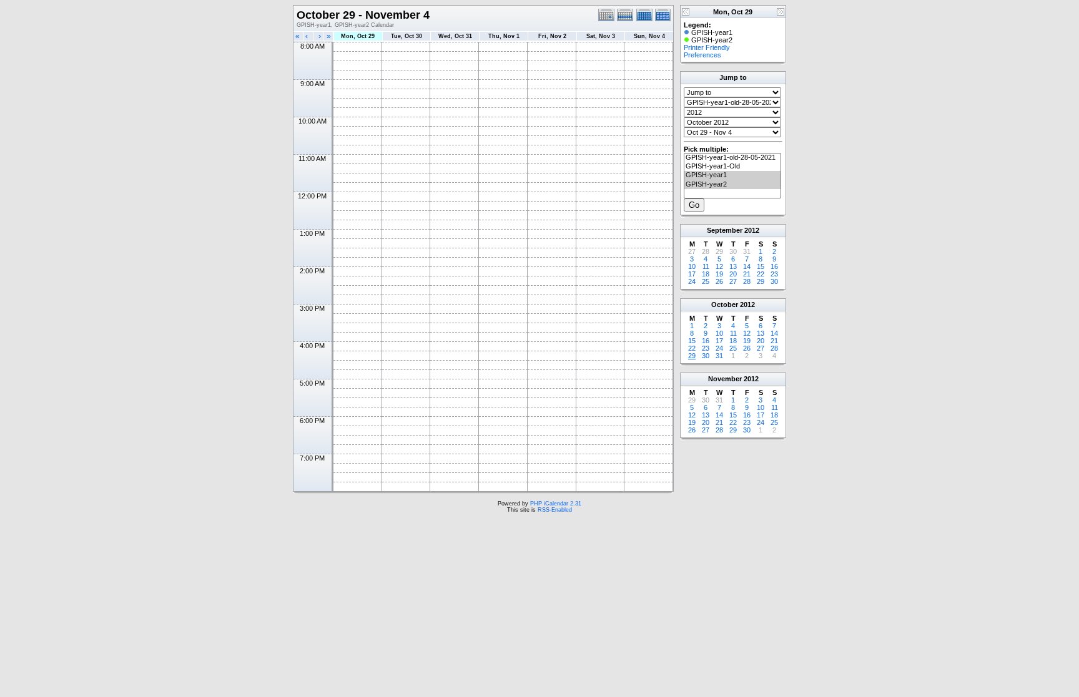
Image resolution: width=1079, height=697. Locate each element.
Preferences (702, 55)
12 (719, 266)
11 (705, 266)
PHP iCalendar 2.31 (555, 503)
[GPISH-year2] (732, 184)
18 (705, 274)
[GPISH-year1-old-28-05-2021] (732, 158)
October (724, 304)
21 (747, 274)
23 (774, 274)
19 (719, 274)
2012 (751, 230)
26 (719, 281)
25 (705, 281)
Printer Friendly (707, 47)
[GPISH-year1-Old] (732, 166)
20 (733, 274)
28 (747, 281)
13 (733, 266)
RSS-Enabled (555, 510)
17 (692, 274)
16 (774, 266)
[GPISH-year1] (732, 175)
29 (760, 281)
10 (692, 266)
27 (733, 281)
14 (747, 266)
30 (774, 281)
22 (760, 274)
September (724, 230)
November (725, 379)
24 (692, 281)
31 (719, 355)
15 (760, 266)
